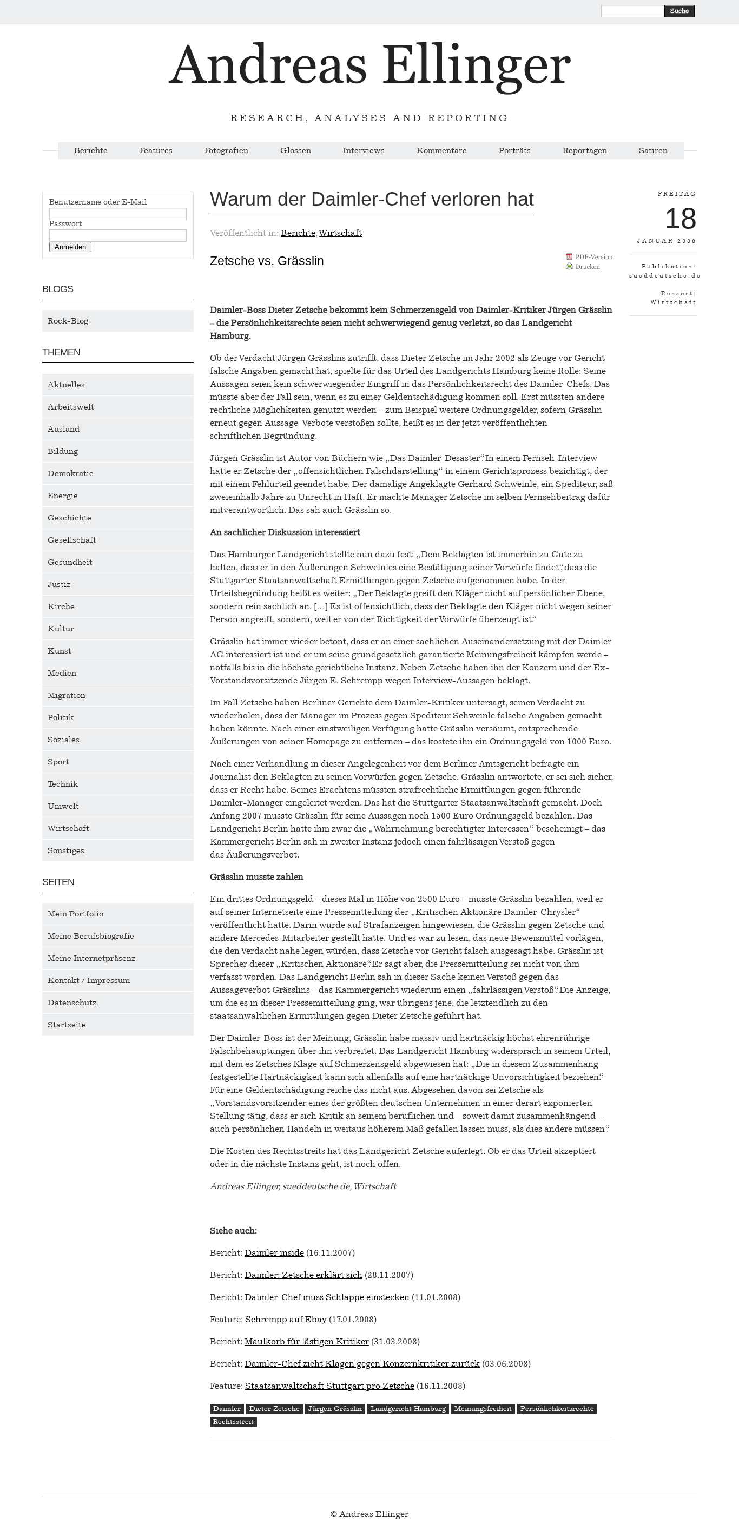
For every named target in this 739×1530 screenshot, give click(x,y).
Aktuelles (66, 385)
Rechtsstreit (233, 1421)
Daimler (227, 1408)
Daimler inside (274, 1253)
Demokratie (71, 473)
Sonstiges (66, 850)
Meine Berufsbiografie (91, 936)
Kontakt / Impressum (89, 980)
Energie (63, 495)
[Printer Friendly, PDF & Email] (589, 265)
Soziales (64, 739)
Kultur (61, 629)
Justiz (59, 584)
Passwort (65, 224)
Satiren (653, 151)
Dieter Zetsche (274, 1408)
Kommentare (442, 151)
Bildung (63, 451)
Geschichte (69, 518)
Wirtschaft (68, 828)
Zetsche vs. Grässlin (267, 261)
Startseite (67, 1025)
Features (156, 151)
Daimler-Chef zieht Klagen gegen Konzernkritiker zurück (362, 1363)
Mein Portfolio (75, 914)
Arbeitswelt (71, 407)
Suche (679, 11)
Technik (63, 784)
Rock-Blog (68, 321)
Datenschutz (72, 1002)
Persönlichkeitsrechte (557, 1408)
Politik (61, 717)
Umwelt (63, 806)
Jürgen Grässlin (335, 1408)
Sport (58, 762)
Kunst (59, 651)
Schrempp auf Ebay (286, 1319)
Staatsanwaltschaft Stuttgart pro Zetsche (329, 1386)
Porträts (515, 151)
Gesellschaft (72, 540)
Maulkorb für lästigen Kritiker (307, 1341)
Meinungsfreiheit (483, 1408)
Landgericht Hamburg (408, 1408)
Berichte (91, 151)
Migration (66, 695)
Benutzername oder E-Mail (98, 202)
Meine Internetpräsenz (92, 958)
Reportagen (585, 151)
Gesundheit (70, 562)
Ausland (64, 429)
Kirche (61, 606)
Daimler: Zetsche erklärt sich (303, 1275)
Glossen (295, 151)
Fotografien (226, 151)
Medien (62, 673)
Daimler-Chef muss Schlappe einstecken (327, 1297)
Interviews (364, 151)
